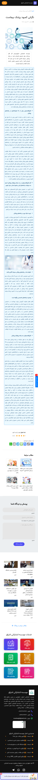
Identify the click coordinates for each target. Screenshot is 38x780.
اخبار (33, 11)
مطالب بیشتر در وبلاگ (20, 626)
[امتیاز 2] (21, 436)
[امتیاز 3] (19, 436)
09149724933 (23, 715)
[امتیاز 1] (24, 436)
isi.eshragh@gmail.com (20, 718)
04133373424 (23, 711)
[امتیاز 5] (15, 436)
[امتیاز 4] (17, 436)
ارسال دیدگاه (19, 544)
